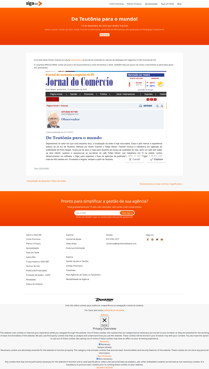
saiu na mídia (44, 168)
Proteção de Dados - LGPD (38, 275)
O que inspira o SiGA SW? (37, 261)
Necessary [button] (104, 341)
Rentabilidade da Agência (77, 279)
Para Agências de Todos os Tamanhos (83, 274)
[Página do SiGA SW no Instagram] (152, 239)
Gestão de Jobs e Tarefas (77, 261)
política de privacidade (113, 310)
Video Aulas (71, 243)
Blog (179, 4)
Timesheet (71, 270)
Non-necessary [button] (104, 356)
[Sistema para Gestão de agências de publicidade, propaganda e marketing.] (34, 3)
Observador (76, 60)
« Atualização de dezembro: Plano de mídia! (46, 181)
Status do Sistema (34, 284)
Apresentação (151, 4)
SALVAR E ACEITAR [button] (104, 367)
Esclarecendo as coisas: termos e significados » (161, 184)
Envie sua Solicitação (75, 248)
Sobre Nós (31, 257)
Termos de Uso (33, 266)
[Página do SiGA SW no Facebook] (147, 239)
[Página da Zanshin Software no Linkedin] (162, 239)
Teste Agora (127, 213)
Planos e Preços (134, 4)
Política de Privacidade (36, 270)
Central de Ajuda (73, 239)
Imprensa (104, 35)
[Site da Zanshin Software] (104, 300)
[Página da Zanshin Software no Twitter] (157, 239)
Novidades (31, 279)
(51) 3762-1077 (112, 239)
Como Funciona (116, 4)
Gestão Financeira (74, 265)
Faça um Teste (167, 4)
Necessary (105, 344)
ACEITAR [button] (104, 315)
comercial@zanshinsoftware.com (121, 243)
